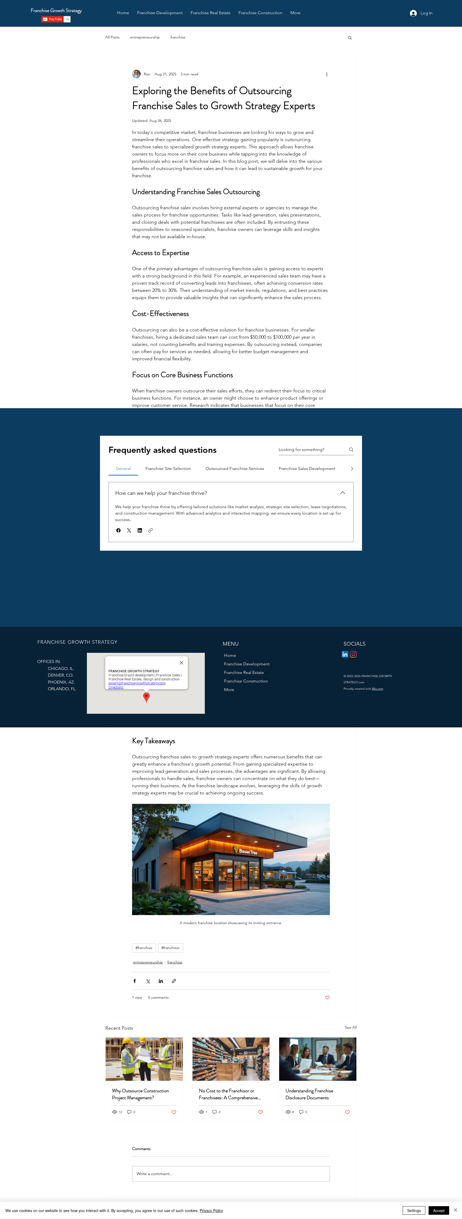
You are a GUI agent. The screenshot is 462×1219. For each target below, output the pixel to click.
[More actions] (327, 74)
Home (230, 655)
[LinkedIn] (345, 654)
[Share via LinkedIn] (160, 980)
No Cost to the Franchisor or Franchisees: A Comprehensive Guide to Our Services (228, 1094)
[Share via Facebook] (134, 980)
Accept (439, 1210)
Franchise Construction (246, 681)
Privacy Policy (211, 1210)
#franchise (144, 947)
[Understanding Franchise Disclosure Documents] (317, 1059)
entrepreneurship (145, 37)
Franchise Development (247, 663)
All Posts (112, 37)
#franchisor (170, 947)
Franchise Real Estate (244, 672)
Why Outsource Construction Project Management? (140, 1094)
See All (351, 1027)
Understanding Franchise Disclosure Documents (309, 1094)
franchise (178, 37)
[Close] (455, 1210)
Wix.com (377, 688)
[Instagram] (353, 654)
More (229, 689)
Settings (414, 1210)
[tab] (123, 469)
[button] (295, 13)
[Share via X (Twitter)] (147, 980)
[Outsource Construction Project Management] (144, 1059)
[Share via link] (173, 980)
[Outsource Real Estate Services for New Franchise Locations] (231, 1059)
